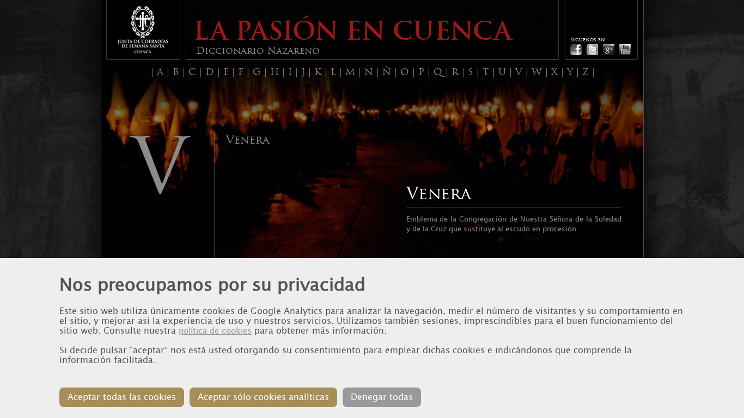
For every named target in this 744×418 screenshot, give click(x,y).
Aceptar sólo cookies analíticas (263, 397)
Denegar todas (382, 397)
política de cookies (215, 331)
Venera (247, 139)
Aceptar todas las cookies (122, 397)
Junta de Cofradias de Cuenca (143, 29)
